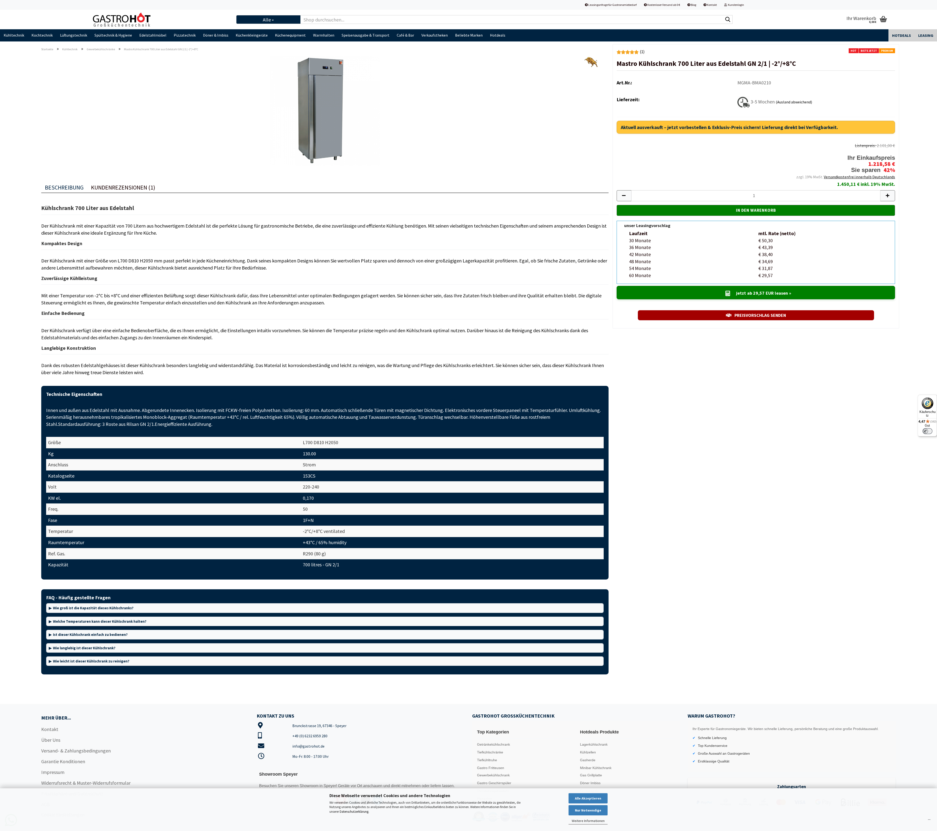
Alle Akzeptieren (588, 798)
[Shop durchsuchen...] (728, 19)
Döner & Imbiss (215, 35)
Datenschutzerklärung (354, 812)
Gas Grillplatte (591, 775)
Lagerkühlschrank (594, 744)
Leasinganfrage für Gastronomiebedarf (612, 5)
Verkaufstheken (434, 35)
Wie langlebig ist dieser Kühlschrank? (84, 648)
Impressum (52, 772)
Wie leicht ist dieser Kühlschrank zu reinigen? (91, 661)
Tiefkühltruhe (487, 760)
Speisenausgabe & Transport (365, 35)
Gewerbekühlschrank (493, 775)
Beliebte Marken (469, 35)
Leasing (925, 35)
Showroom (309, 786)
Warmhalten (323, 35)
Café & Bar (405, 35)
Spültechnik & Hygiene (113, 35)
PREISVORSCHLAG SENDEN (759, 315)
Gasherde (587, 760)
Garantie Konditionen (63, 761)
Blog (693, 5)
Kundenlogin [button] (735, 5)
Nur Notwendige (588, 810)
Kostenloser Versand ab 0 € (663, 5)
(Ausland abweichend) (794, 101)
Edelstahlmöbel (152, 35)
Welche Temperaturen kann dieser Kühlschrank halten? (99, 621)
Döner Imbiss (590, 783)
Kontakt (711, 5)
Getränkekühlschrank (493, 744)
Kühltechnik (14, 35)
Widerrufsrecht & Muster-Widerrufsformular (86, 783)
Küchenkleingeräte (252, 35)
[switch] (927, 431)
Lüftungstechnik (73, 35)
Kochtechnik (42, 35)
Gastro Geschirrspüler (494, 783)
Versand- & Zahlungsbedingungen (76, 751)
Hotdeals (497, 35)
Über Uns (50, 740)
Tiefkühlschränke (490, 752)
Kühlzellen (588, 752)
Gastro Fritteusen (490, 768)
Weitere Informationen (588, 821)
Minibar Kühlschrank (595, 768)
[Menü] (929, 821)
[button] (624, 195)
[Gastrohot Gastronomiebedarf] (160, 19)
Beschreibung (64, 187)
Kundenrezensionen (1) (123, 187)
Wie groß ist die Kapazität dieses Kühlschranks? (93, 608)
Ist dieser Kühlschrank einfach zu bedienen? (90, 634)
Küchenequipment (290, 35)
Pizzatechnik (185, 35)
